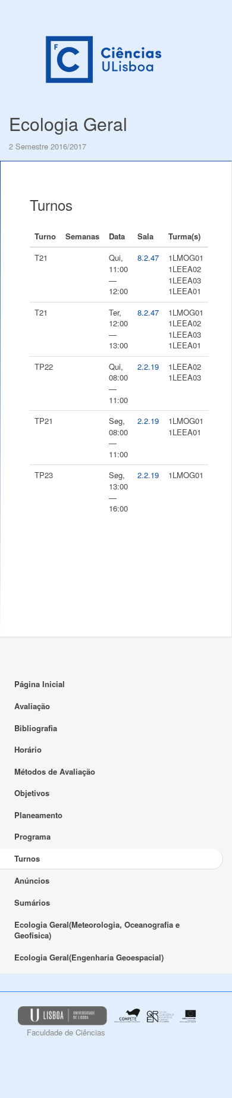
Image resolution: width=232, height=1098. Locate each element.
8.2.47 (148, 257)
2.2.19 (148, 366)
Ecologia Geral (68, 123)
